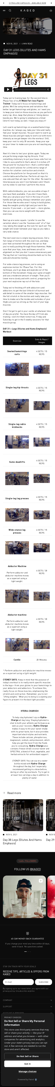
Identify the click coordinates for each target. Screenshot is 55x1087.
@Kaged (35, 869)
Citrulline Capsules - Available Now (27, 3)
